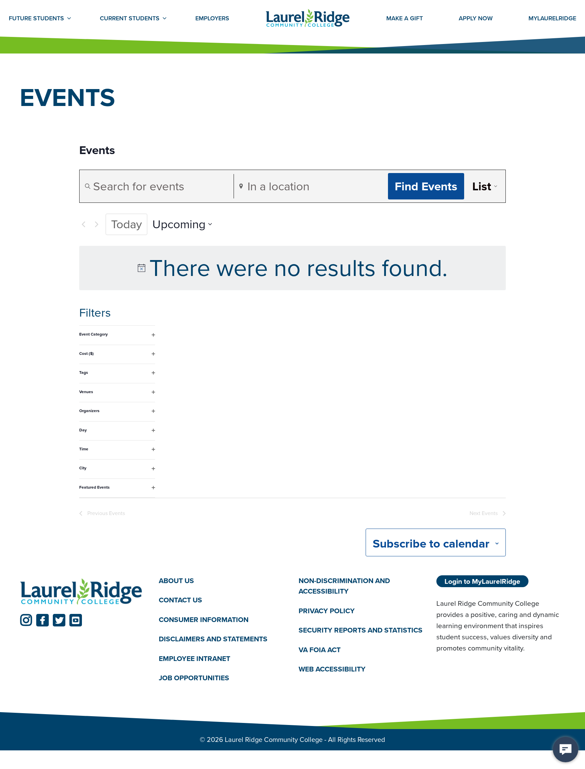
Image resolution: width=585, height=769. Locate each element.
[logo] (81, 591)
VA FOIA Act (320, 649)
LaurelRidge (552, 18)
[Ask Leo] (565, 749)
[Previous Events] (83, 224)
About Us (176, 580)
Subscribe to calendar (431, 543)
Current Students (129, 18)
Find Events (426, 186)
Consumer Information (203, 619)
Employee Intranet (194, 658)
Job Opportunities (194, 677)
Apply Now (476, 18)
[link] (26, 620)
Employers (212, 18)
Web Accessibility (332, 669)
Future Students (36, 18)
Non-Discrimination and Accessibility (344, 586)
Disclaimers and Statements (213, 639)
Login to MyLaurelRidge (482, 581)
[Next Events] (96, 224)
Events (97, 150)
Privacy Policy (327, 610)
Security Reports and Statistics (360, 630)
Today (126, 224)
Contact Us (180, 600)
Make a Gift (404, 18)
